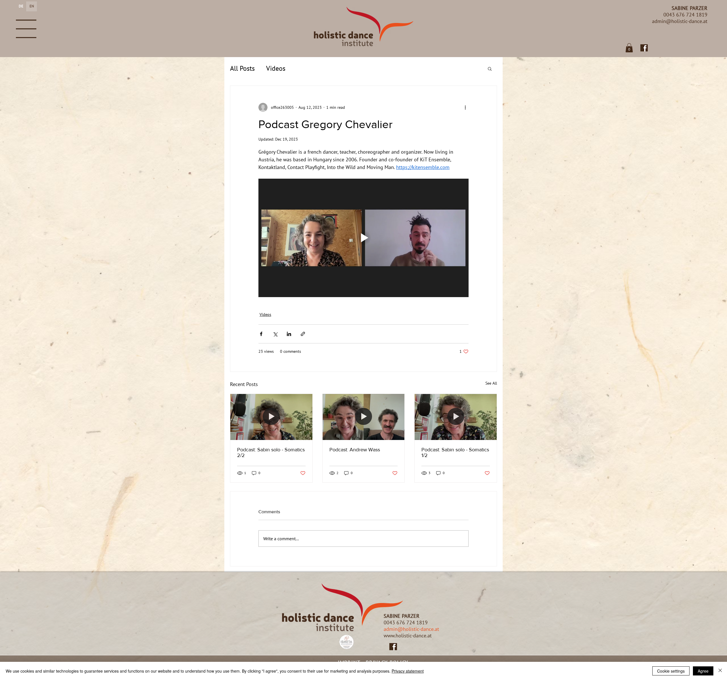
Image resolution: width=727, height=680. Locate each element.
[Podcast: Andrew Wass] (364, 417)
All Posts (242, 68)
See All (491, 383)
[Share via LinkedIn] (289, 334)
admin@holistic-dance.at (411, 629)
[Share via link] (303, 334)
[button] (26, 29)
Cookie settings (671, 671)
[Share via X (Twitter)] (275, 334)
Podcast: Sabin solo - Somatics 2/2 (271, 452)
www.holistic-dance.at (408, 635)
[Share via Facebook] (261, 334)
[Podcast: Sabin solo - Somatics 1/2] (456, 417)
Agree (703, 671)
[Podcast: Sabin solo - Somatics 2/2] (271, 417)
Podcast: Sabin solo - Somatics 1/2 (455, 452)
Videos (275, 68)
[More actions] (465, 107)
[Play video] (363, 238)
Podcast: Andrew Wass (354, 449)
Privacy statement (408, 671)
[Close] (720, 670)
